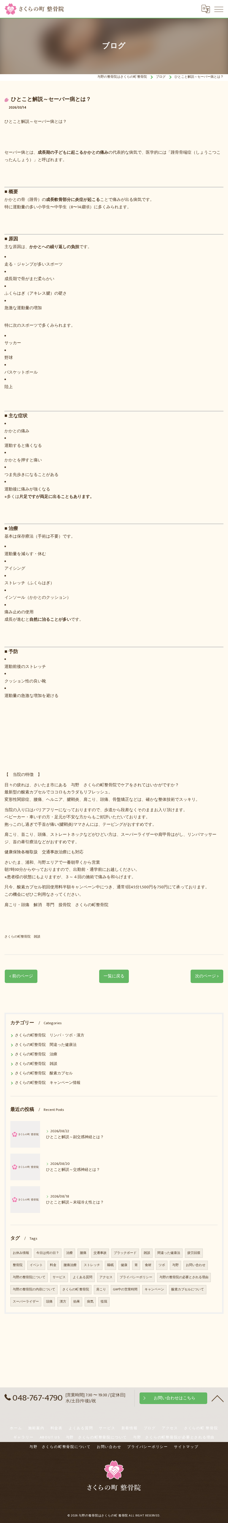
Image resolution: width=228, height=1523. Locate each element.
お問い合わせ (195, 1265)
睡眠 (110, 1265)
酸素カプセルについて (187, 1289)
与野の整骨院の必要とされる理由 (183, 1277)
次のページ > (207, 976)
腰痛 (83, 1253)
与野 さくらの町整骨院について (96, 1437)
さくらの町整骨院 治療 (36, 1054)
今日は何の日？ (47, 1253)
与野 (175, 1265)
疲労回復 (193, 1253)
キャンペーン (154, 1289)
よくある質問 (82, 1277)
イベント (36, 1265)
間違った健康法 (168, 1253)
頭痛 (49, 1301)
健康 (124, 1265)
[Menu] (218, 8)
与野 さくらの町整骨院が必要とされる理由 (174, 1437)
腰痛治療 (70, 1265)
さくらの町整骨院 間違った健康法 (46, 1045)
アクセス (106, 1277)
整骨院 (18, 1265)
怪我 (104, 1301)
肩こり (101, 1289)
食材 (148, 1265)
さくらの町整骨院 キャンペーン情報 (47, 1083)
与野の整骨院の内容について (34, 1289)
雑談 (147, 1253)
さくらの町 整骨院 (75, 1289)
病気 (90, 1301)
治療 (69, 1253)
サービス (59, 1277)
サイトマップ (186, 1447)
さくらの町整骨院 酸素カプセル (44, 1073)
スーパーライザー (26, 1301)
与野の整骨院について (29, 1277)
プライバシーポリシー (136, 1277)
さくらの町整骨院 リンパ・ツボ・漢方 (49, 1035)
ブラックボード (125, 1253)
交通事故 (100, 1253)
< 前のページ (21, 976)
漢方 (63, 1301)
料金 (53, 1265)
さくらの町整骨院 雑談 (22, 936)
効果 (76, 1301)
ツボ (162, 1265)
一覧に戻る (114, 976)
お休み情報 (21, 1253)
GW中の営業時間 (125, 1289)
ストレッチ (92, 1265)
